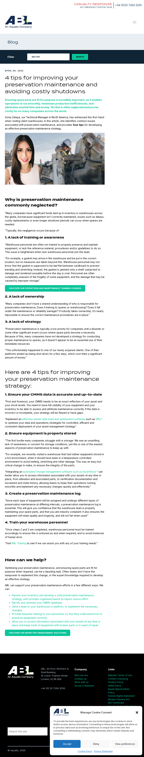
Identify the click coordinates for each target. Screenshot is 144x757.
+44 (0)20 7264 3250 (128, 5)
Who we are (81, 675)
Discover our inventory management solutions (37, 633)
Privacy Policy (115, 682)
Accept (67, 743)
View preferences (125, 743)
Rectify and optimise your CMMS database (37, 602)
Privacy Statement (103, 751)
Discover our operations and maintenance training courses (45, 288)
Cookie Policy (85, 751)
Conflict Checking (118, 678)
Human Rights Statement (121, 695)
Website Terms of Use (120, 675)
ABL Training (19, 543)
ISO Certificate (116, 702)
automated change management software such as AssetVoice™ (60, 471)
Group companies (84, 685)
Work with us (81, 682)
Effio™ (99, 419)
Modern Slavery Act (119, 699)
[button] (137, 712)
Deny (96, 743)
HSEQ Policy (114, 685)
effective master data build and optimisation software (53, 419)
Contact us (80, 678)
